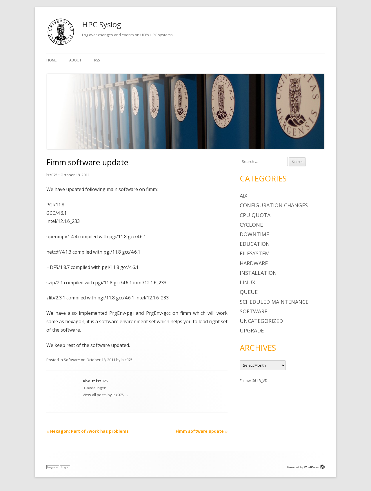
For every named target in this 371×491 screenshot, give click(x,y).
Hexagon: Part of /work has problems (87, 431)
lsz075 (51, 174)
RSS (97, 60)
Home (51, 60)
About (75, 60)
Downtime (254, 234)
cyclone (251, 224)
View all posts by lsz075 (105, 394)
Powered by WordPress (303, 467)
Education (255, 243)
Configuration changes (274, 205)
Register (52, 467)
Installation (258, 272)
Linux (247, 282)
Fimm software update (202, 431)
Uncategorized (261, 320)
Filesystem (255, 253)
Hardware (254, 263)
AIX (243, 195)
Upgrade (252, 330)
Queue (249, 291)
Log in (65, 467)
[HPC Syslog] (60, 44)
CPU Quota (255, 215)
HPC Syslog (101, 24)
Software (72, 359)
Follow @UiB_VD (254, 380)
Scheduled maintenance (274, 301)
